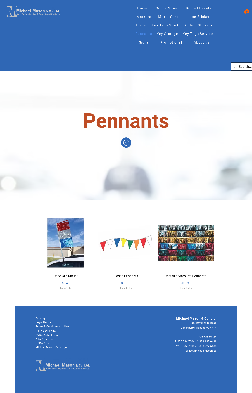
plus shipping (65, 288)
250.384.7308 (186, 345)
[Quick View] (65, 243)
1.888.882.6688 (207, 341)
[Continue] (126, 142)
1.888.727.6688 (207, 345)
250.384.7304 (186, 341)
